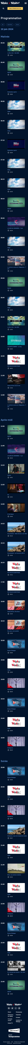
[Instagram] (15, 1008)
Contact (18, 1017)
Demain (17, 24)
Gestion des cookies (17, 1043)
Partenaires (19, 1012)
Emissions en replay (10, 1015)
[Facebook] (9, 1008)
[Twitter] (12, 1008)
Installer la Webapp (19, 1020)
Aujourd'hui (9, 24)
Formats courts (10, 1019)
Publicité (18, 1014)
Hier (3, 24)
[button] (25, 3)
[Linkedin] (19, 1008)
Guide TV (10, 1023)
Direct (9, 1012)
